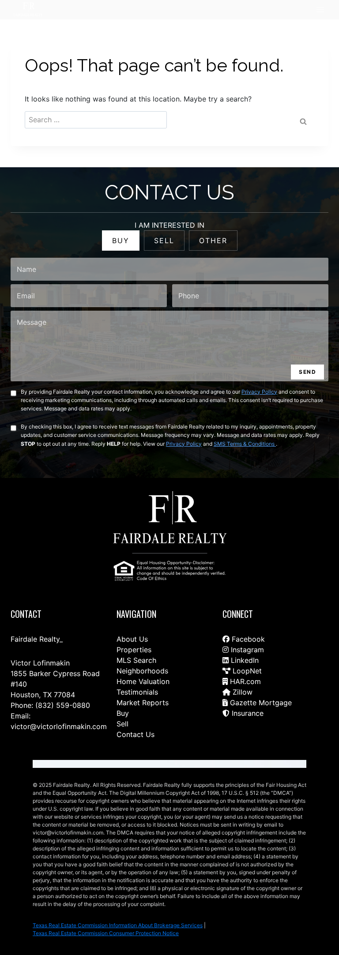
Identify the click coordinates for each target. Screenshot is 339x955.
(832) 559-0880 (62, 705)
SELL (164, 240)
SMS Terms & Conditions (245, 443)
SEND (307, 371)
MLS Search (136, 660)
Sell (122, 723)
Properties (134, 649)
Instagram (246, 649)
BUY (120, 240)
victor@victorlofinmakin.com (59, 726)
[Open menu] (320, 9)
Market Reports (143, 702)
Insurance (247, 713)
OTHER (213, 240)
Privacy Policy (259, 391)
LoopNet (246, 670)
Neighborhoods (142, 670)
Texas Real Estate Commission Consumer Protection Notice (106, 933)
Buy (123, 713)
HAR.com (244, 681)
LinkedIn (244, 660)
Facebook (247, 639)
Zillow (241, 692)
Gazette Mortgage (260, 702)
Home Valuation (143, 681)
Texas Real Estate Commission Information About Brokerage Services (118, 925)
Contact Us (135, 734)
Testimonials (137, 692)
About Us (132, 639)
